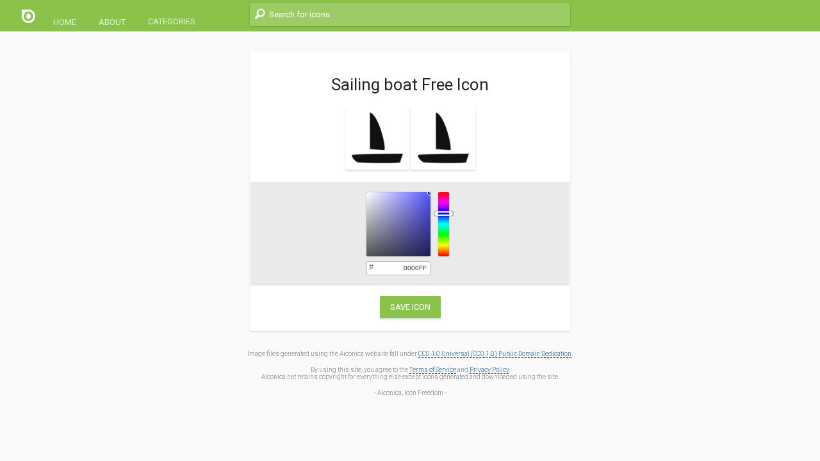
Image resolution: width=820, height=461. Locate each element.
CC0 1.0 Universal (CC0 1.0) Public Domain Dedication (494, 353)
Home (64, 22)
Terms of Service (432, 369)
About (112, 22)
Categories (171, 21)
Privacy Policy (489, 369)
